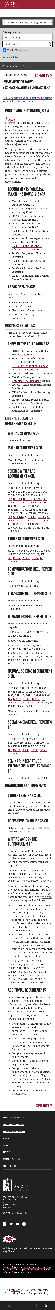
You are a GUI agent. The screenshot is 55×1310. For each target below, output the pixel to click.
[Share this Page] (43, 75)
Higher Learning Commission (37, 1267)
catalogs (15, 1289)
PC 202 (26, 656)
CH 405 (42, 516)
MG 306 (27, 877)
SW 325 (44, 982)
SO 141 (34, 749)
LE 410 (27, 975)
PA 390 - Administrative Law (28, 268)
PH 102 (35, 554)
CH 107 (32, 506)
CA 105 (21, 586)
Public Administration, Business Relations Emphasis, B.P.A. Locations (27, 99)
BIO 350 (17, 498)
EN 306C (34, 870)
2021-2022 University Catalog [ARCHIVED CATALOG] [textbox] (28, 22)
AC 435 (12, 550)
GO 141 (27, 698)
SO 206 (43, 749)
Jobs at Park (9, 1138)
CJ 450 (27, 874)
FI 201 (28, 742)
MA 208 (33, 463)
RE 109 (44, 656)
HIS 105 (27, 746)
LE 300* (44, 778)
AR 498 (21, 961)
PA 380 (26, 554)
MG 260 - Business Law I (26, 373)
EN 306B (23, 870)
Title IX (7, 1152)
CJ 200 (29, 739)
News (5, 1145)
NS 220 (17, 702)
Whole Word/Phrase (17, 49)
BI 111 (19, 488)
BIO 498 (30, 961)
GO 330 (17, 527)
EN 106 (26, 440)
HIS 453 (17, 975)
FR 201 (26, 652)
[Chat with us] (9, 1305)
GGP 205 (29, 520)
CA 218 (40, 961)
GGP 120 (30, 695)
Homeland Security (23, 314)
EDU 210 (18, 742)
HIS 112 (40, 605)
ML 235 (35, 652)
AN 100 (12, 739)
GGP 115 (18, 520)
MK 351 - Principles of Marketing (31, 392)
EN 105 (12, 440)
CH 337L (18, 516)
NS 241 (26, 702)
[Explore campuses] (27, 1305)
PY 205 (44, 527)
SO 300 (47, 881)
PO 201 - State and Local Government (26, 225)
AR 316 (12, 961)
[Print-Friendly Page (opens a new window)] (47, 75)
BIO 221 (17, 491)
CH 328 (42, 513)
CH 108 (23, 509)
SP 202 (25, 660)
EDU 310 (40, 550)
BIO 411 (17, 502)
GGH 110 (39, 742)
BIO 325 (37, 491)
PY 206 (15, 531)
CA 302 (21, 550)
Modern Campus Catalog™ (34, 1293)
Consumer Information (13, 1124)
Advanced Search (12, 57)
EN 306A (13, 870)
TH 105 (34, 586)
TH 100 (35, 660)
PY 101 (35, 702)
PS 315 (17, 982)
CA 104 (36, 649)
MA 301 (36, 975)
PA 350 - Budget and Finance (28, 253)
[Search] (46, 1305)
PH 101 (17, 656)
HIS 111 (30, 605)
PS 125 (17, 749)
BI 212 (36, 488)
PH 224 (17, 557)
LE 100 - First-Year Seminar (24, 802)
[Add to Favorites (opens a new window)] (40, 75)
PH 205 (35, 656)
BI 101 (11, 488)
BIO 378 (27, 498)
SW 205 (15, 753)
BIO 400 (37, 498)
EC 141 (38, 739)
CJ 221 (26, 964)
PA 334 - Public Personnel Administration (27, 247)
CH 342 (17, 964)
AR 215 (21, 632)
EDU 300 (18, 874)
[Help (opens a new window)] (50, 75)
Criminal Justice (21, 306)
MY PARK (7, 1207)
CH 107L (17, 506)
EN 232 (17, 635)
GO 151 (17, 524)
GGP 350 (37, 971)
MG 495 (17, 979)
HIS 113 (15, 609)
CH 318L (18, 513)
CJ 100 (20, 739)
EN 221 (27, 968)
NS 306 (17, 554)
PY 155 (26, 527)
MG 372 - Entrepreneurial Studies (31, 384)
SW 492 (20, 561)
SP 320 (25, 982)
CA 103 (12, 586)
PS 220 (35, 557)
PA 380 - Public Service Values (29, 260)
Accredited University (13, 1117)
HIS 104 (17, 746)
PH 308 (26, 557)
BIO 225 (27, 491)
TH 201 (17, 663)
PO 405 (17, 881)
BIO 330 (17, 495)
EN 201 (40, 632)
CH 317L (33, 509)
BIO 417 (27, 502)
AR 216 (30, 632)
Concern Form (9, 1166)
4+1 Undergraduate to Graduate (24, 126)
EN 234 (27, 635)
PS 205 (25, 749)
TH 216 (27, 663)
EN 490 (17, 971)
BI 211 (27, 488)
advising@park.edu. (16, 144)
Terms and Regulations (14, 1131)
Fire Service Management (27, 310)
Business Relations (23, 302)
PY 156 (35, 527)
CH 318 (32, 513)
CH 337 (32, 516)
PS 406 (34, 881)
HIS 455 (17, 877)
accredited (12, 1267)
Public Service (20, 318)
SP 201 (17, 660)
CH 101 (37, 502)
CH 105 (39, 688)
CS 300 (30, 550)
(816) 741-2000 (10, 1204)
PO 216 (37, 746)
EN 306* (23, 854)
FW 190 (27, 971)
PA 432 (38, 979)
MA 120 (12, 460)
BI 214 (11, 688)
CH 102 (29, 688)
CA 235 (17, 652)
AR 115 (12, 632)
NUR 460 (28, 979)
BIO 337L (28, 495)
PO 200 (12, 605)
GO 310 (36, 524)
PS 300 (26, 881)
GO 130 (39, 520)
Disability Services (12, 1159)
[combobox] (27, 22)
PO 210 (21, 605)
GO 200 (27, 524)
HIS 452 (36, 874)
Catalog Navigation (17, 66)
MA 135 (22, 460)
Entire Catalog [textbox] (12, 37)
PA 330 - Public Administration (30, 231)
